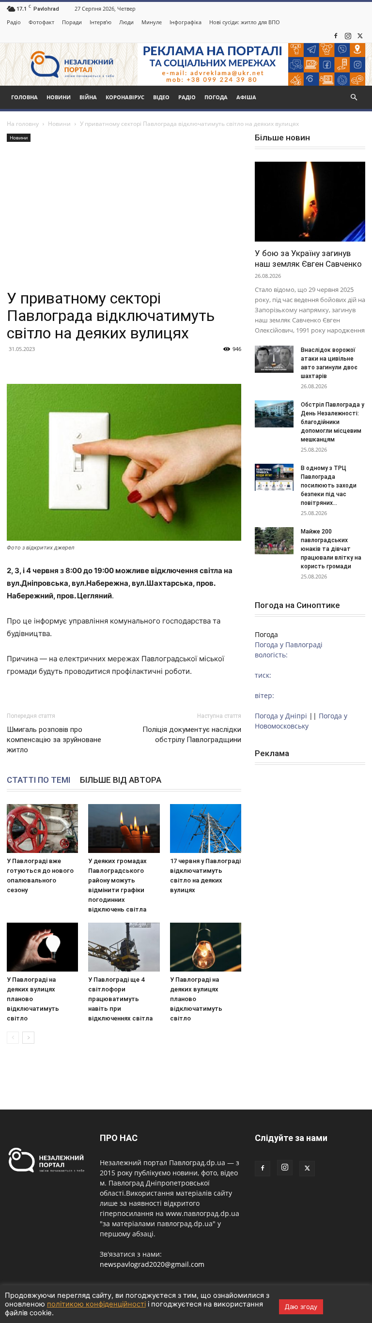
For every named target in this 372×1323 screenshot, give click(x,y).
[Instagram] (347, 36)
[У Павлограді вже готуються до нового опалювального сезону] (42, 828)
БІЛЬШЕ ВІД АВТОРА (120, 780)
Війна (88, 97)
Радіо (14, 22)
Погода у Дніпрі (281, 715)
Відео (161, 97)
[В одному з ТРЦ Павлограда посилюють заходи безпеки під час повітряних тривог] (274, 477)
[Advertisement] (124, 217)
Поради (72, 22)
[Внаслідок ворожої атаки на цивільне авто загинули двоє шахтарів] (274, 359)
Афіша (246, 97)
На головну (23, 124)
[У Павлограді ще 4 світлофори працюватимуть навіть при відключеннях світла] (123, 947)
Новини (58, 97)
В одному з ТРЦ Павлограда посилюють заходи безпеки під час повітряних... (328, 485)
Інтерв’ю (100, 22)
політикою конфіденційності (96, 1304)
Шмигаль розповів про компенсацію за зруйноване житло (54, 739)
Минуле (151, 22)
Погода (216, 97)
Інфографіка (186, 22)
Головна (24, 97)
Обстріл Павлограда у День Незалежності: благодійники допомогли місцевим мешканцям (332, 422)
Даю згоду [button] (301, 1306)
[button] (353, 97)
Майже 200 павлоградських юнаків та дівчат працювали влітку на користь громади (331, 549)
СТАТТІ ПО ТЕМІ (38, 780)
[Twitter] (360, 36)
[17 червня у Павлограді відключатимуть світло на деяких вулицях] (205, 828)
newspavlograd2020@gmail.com (152, 1264)
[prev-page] (13, 1038)
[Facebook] (335, 36)
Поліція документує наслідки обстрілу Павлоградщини (191, 734)
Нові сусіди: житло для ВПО (244, 22)
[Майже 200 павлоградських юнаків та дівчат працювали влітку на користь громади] (274, 540)
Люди (126, 22)
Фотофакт (41, 22)
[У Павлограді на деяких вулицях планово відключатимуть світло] (42, 947)
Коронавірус (125, 97)
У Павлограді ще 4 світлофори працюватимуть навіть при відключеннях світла (120, 999)
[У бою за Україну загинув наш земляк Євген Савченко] (310, 202)
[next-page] (28, 1038)
